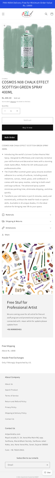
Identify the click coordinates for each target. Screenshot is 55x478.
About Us (9, 384)
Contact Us (9, 419)
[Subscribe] (47, 465)
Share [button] (7, 235)
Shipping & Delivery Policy (15, 413)
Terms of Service (12, 395)
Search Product (11, 390)
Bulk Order (10, 137)
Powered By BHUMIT (33, 477)
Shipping (13, 101)
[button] (3, 14)
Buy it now (27, 127)
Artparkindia (24, 477)
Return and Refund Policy (15, 401)
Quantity (5, 106)
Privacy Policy (10, 407)
